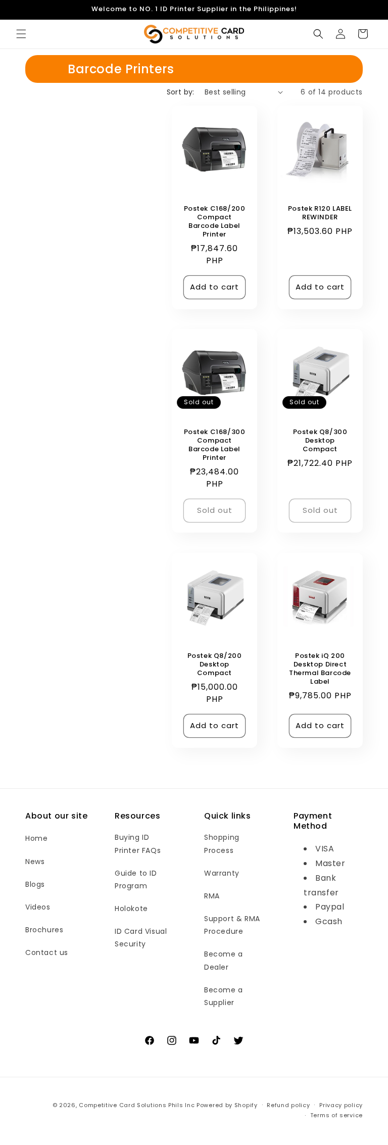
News (34, 861)
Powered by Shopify (227, 1105)
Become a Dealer (223, 960)
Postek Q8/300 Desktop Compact (320, 441)
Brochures (44, 930)
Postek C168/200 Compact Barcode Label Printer (215, 222)
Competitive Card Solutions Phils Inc (137, 1105)
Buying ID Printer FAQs (138, 843)
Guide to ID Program (136, 879)
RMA (212, 896)
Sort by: (181, 92)
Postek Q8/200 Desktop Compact (214, 665)
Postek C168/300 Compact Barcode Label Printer (215, 445)
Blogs (35, 884)
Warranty (221, 873)
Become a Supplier (223, 996)
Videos (38, 907)
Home (36, 838)
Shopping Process (221, 843)
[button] (21, 34)
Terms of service (336, 1115)
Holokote (131, 908)
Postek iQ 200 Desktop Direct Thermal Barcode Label (320, 669)
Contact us (46, 952)
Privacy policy (341, 1105)
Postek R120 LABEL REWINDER (320, 213)
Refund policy (288, 1105)
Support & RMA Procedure (232, 925)
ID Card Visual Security (141, 937)
